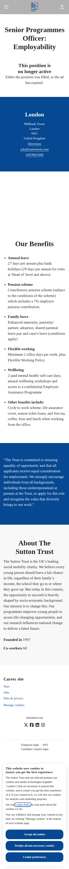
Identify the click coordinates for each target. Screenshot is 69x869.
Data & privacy (13, 698)
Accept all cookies (34, 834)
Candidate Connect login (34, 749)
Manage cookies (14, 705)
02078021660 (34, 155)
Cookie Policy (23, 804)
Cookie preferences (34, 857)
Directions (34, 144)
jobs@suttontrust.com (35, 149)
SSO (45, 744)
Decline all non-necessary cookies (34, 845)
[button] (62, 7)
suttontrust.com (34, 717)
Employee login (30, 744)
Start (7, 686)
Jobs (6, 692)
